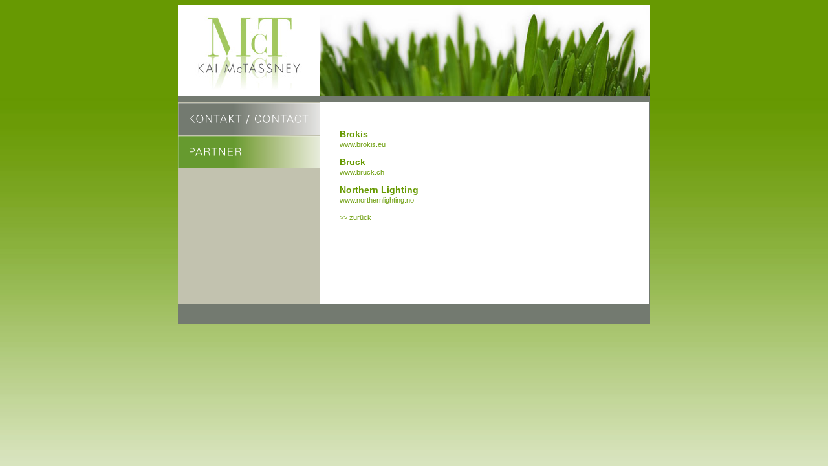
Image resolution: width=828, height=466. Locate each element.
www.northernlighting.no (377, 200)
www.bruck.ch (362, 172)
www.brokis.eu (363, 144)
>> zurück (355, 217)
